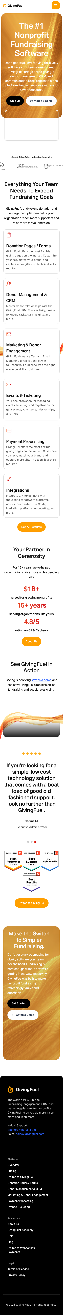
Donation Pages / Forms (23, 1183)
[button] (56, 5)
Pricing (12, 1171)
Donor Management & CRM (25, 1189)
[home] (12, 5)
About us (13, 1224)
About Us (31, 641)
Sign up (15, 101)
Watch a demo (42, 680)
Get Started (18, 1003)
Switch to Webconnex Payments (21, 1250)
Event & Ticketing (19, 1207)
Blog (10, 1242)
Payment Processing (20, 1201)
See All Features (31, 527)
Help (10, 1236)
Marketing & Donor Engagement (28, 1195)
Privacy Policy (16, 1275)
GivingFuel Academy (20, 1230)
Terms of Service (18, 1269)
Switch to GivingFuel (32, 903)
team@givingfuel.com (22, 1130)
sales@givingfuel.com (30, 1134)
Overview (13, 1165)
